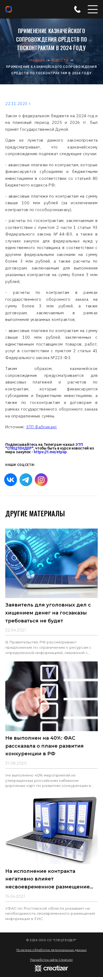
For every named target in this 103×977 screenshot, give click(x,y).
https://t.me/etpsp (50, 452)
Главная (37, 60)
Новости (59, 60)
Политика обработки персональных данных (51, 950)
